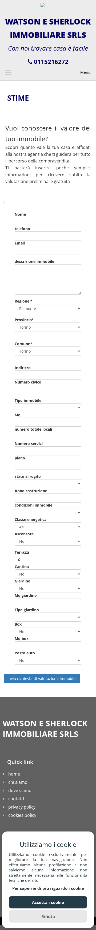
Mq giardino (26, 595)
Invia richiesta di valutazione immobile (42, 678)
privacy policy (21, 807)
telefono (22, 228)
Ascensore (24, 533)
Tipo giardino (27, 609)
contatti (16, 799)
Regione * (24, 301)
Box (18, 624)
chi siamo (17, 782)
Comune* (23, 343)
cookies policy (22, 815)
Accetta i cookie (48, 902)
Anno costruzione (31, 490)
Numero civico (28, 382)
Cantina (22, 566)
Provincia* (24, 319)
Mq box (22, 638)
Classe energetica (30, 519)
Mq (18, 414)
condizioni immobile (33, 505)
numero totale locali (33, 429)
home (14, 774)
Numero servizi (29, 443)
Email (20, 243)
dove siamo (19, 790)
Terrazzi (22, 552)
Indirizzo (23, 367)
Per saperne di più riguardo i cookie (48, 888)
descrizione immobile (34, 261)
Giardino (22, 581)
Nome (20, 214)
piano (20, 457)
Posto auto (25, 652)
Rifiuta (48, 916)
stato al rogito (28, 476)
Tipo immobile (28, 400)
